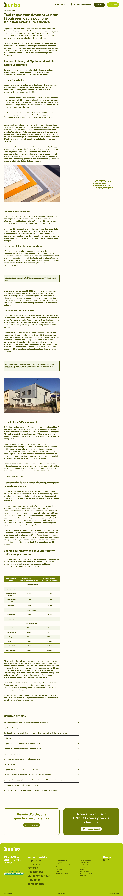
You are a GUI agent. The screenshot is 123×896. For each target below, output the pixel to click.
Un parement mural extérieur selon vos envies (22, 759)
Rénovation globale (62, 873)
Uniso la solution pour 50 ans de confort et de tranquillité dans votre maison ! (34, 780)
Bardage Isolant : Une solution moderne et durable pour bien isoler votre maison (35, 733)
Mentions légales (8, 893)
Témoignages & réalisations (104, 187)
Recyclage (59, 863)
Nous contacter (31, 825)
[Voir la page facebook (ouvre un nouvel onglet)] (104, 860)
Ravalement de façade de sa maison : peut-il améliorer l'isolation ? (30, 790)
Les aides (82, 867)
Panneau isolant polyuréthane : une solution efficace (24, 748)
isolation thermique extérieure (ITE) (35, 468)
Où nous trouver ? (92, 829)
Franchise (59, 869)
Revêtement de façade (13, 754)
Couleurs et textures (35, 865)
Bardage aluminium (11, 728)
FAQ (57, 871)
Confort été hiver (85, 863)
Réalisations (35, 871)
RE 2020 (53, 253)
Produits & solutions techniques (105, 182)
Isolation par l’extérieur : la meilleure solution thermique (26, 722)
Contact (99, 5)
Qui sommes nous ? (40, 875)
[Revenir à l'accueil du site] (12, 5)
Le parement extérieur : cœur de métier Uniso (22, 743)
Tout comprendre (85, 871)
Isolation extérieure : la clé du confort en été (21, 785)
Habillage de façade (12, 738)
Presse (82, 869)
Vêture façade (9, 764)
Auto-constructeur (62, 867)
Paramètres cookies (114, 893)
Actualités (34, 879)
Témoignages (36, 883)
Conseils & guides (100, 183)
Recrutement (84, 865)
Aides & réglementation (102, 185)
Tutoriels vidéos (100, 180)
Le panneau (35, 860)
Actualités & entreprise (102, 189)
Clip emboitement (85, 860)
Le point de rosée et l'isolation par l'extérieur (21, 769)
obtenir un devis (10, 697)
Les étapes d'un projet (63, 865)
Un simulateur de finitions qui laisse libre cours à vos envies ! (27, 774)
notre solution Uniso (29, 35)
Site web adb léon (60, 893)
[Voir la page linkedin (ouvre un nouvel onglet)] (108, 860)
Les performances (61, 860)
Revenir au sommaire (10, 10)
